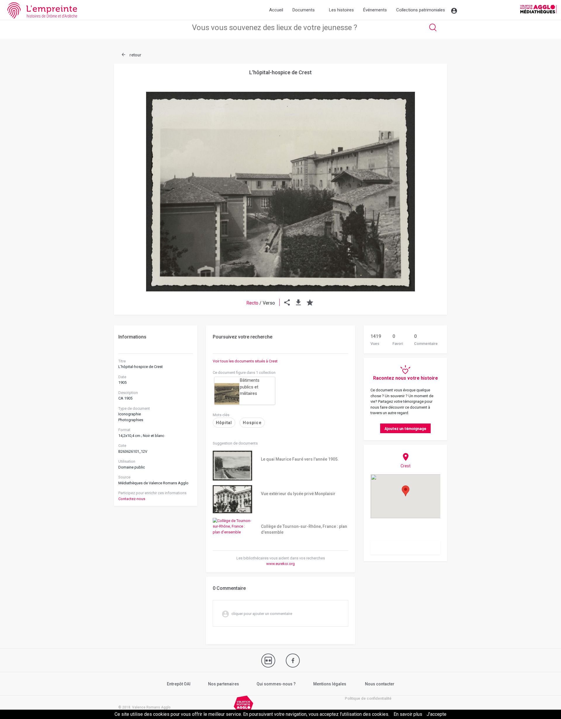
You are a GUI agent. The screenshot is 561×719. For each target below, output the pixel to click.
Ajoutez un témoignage (405, 428)
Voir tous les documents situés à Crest (245, 361)
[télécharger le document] (298, 303)
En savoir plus (408, 714)
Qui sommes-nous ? (276, 684)
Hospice (252, 422)
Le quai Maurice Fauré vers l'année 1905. (300, 459)
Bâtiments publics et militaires (249, 387)
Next (428, 177)
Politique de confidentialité (368, 698)
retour (135, 55)
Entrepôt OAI (179, 684)
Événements (375, 10)
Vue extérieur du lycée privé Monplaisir (298, 493)
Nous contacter (379, 684)
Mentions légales (329, 684)
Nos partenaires (223, 684)
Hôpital (224, 422)
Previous (133, 177)
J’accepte (436, 714)
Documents (303, 10)
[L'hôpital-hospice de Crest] (280, 191)
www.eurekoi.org (280, 563)
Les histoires (341, 10)
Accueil (276, 10)
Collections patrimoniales (420, 10)
